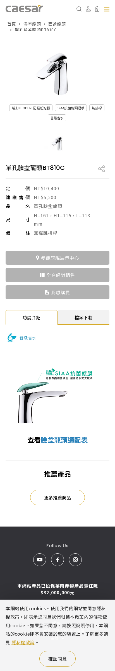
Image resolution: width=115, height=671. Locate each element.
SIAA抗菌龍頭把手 (71, 107)
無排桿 (97, 107)
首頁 (11, 24)
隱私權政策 (23, 642)
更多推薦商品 (57, 497)
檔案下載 (83, 317)
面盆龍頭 (57, 24)
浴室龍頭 (32, 24)
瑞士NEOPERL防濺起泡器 (31, 107)
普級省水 (57, 117)
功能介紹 (31, 317)
